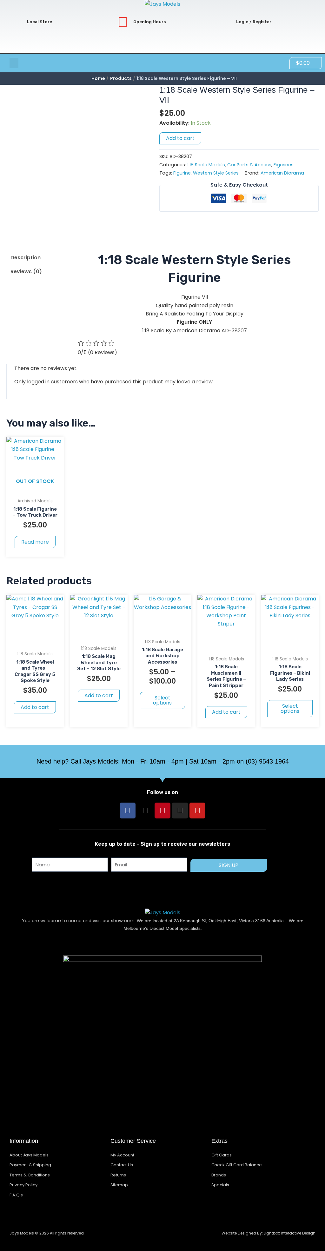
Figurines (284, 165)
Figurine (182, 173)
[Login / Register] (226, 22)
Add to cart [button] (35, 707)
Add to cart (180, 138)
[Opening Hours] (123, 22)
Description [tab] (25, 257)
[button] (14, 63)
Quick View (35, 488)
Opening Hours (149, 21)
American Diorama (282, 173)
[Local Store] (17, 22)
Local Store (39, 21)
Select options (162, 700)
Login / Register (253, 21)
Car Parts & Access (249, 165)
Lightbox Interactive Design (289, 1233)
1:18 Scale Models (206, 165)
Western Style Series (216, 173)
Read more (35, 542)
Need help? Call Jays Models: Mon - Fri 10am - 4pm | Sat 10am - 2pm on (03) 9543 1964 (162, 761)
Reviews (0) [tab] (26, 271)
